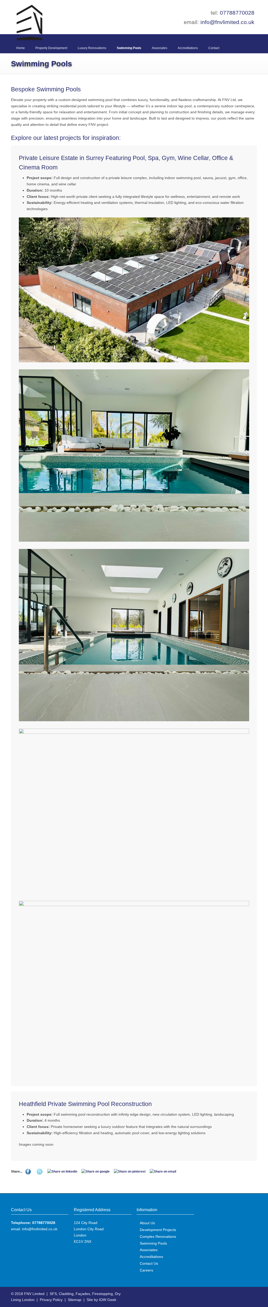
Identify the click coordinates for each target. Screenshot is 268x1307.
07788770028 (237, 13)
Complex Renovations (158, 1236)
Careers (146, 1270)
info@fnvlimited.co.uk (227, 22)
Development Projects (158, 1230)
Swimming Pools (129, 48)
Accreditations (188, 48)
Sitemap (74, 1300)
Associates (159, 48)
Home (20, 48)
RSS (252, 1293)
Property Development (51, 48)
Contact (213, 48)
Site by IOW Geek (101, 1300)
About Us (147, 1223)
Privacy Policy (51, 1300)
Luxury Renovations (92, 48)
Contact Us (149, 1263)
